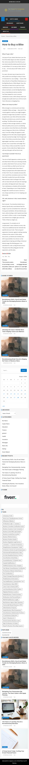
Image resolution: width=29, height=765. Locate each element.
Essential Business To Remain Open (12, 560)
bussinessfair (5, 635)
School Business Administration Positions (13, 612)
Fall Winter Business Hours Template (12, 565)
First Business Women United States (12, 571)
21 (18, 394)
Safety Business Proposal (9, 607)
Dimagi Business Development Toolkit (12, 547)
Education (5, 427)
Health (4, 436)
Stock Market (6, 452)
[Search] (24, 19)
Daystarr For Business (16, 544)
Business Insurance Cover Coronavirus (13, 529)
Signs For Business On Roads (10, 623)
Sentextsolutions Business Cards (11, 620)
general (4, 433)
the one (8, 101)
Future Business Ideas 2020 (10, 584)
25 (7, 397)
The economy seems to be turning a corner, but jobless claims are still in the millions (8, 264)
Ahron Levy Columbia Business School (12, 518)
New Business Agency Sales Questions (13, 602)
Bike (6, 256)
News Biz (5, 27)
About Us (6, 31)
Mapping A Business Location (10, 592)
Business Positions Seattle (10, 539)
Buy (9, 256)
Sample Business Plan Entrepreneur (12, 610)
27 (14, 397)
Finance (22, 27)
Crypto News (14, 19)
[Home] (3, 19)
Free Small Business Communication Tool (13, 581)
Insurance (10, 23)
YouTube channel (7, 94)
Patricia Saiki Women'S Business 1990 (12, 605)
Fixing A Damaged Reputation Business (13, 576)
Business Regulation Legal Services (12, 542)
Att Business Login (8, 523)
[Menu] (6, 19)
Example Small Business (9, 563)
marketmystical (6, 632)
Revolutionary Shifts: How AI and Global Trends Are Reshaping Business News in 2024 (14, 301)
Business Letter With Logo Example (12, 531)
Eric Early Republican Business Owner (12, 555)
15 (21, 390)
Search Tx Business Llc (9, 618)
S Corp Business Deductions (10, 615)
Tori (4, 48)
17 (4, 394)
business (17, 523)
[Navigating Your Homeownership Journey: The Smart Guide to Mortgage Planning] (14, 679)
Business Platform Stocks (9, 536)
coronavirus (6, 544)
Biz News (14, 27)
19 (11, 394)
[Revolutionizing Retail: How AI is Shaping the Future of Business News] (14, 347)
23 (25, 394)
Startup (4, 449)
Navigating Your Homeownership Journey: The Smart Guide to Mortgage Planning (14, 693)
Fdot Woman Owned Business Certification (14, 568)
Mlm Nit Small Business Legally (10, 599)
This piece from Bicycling (9, 247)
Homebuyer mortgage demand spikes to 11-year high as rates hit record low (21, 264)
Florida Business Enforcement (10, 578)
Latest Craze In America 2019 (10, 586)
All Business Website (8, 521)
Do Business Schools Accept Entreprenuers (14, 550)
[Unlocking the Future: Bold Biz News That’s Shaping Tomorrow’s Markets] (14, 318)
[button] (6, 19)
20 (14, 394)
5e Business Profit (7, 515)
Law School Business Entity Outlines (12, 589)
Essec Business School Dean (10, 557)
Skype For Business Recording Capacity (13, 626)
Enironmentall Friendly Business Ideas (12, 552)
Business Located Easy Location (11, 534)
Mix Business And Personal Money (11, 597)
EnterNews (20, 761)
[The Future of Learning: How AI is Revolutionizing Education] (14, 710)
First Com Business (8, 573)
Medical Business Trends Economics (12, 594)
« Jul (3, 406)
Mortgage (20, 23)
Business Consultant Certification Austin (13, 526)
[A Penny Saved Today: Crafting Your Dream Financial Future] (14, 739)
